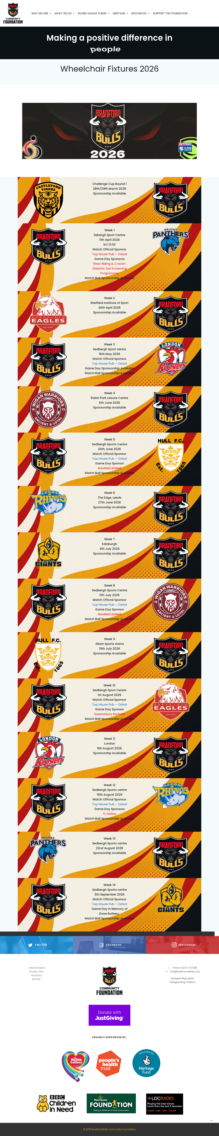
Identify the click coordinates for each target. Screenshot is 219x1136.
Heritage (119, 13)
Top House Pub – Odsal (109, 254)
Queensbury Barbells (109, 714)
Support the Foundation (170, 13)
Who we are (39, 13)
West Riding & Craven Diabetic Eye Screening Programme (109, 268)
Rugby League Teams (92, 13)
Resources (139, 13)
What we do (63, 13)
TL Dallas (109, 814)
